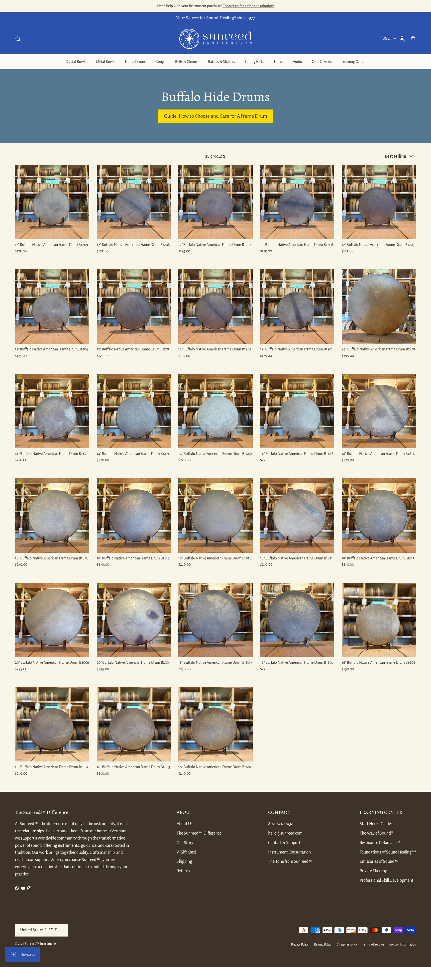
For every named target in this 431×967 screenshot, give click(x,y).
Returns (183, 871)
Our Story (185, 843)
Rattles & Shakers (221, 62)
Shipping (184, 861)
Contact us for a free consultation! (248, 6)
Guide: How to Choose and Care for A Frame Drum (215, 116)
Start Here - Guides (376, 824)
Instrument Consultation (289, 852)
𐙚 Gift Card (186, 852)
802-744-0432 (280, 824)
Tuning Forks (254, 62)
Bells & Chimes (186, 62)
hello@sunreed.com (285, 833)
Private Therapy (373, 871)
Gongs (160, 62)
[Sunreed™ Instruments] (215, 39)
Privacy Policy (300, 944)
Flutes (278, 62)
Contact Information (402, 944)
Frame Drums (135, 62)
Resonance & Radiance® (380, 843)
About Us (185, 824)
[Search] (18, 39)
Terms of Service (373, 944)
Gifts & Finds (322, 62)
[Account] (401, 39)
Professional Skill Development (386, 880)
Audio (297, 62)
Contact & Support (284, 843)
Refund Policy (322, 944)
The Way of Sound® (376, 833)
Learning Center (353, 62)
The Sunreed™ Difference (199, 833)
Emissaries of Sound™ (379, 861)
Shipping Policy (347, 944)
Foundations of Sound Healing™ (388, 852)
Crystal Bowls (76, 62)
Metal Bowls (105, 62)
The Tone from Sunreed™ (290, 861)
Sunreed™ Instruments (40, 944)
